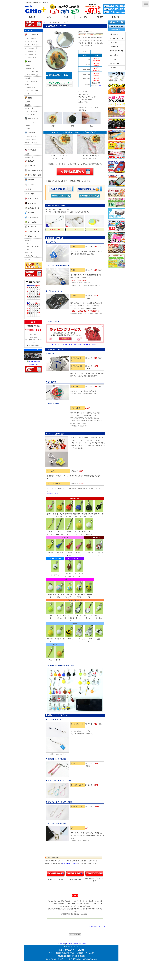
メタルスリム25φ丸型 (31, 75)
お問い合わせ (116, 17)
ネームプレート (33, 194)
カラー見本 (113, 59)
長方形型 (28, 102)
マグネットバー (30, 146)
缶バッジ (31, 161)
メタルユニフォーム (31, 48)
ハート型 (31, 213)
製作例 (66, 17)
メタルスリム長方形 (31, 111)
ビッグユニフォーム (31, 42)
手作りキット (32, 203)
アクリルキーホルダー (35, 170)
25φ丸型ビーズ (29, 68)
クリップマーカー (33, 231)
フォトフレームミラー (32, 246)
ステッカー (28, 259)
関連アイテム (32, 236)
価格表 (49, 17)
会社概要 (100, 17)
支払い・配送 (82, 17)
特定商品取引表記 (79, 943)
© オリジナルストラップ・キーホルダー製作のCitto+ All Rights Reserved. (71, 959)
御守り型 (31, 180)
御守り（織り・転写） (35, 175)
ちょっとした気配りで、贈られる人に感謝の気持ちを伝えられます (75, 344)
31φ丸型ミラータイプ (31, 87)
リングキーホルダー (31, 94)
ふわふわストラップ (31, 54)
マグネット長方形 (30, 140)
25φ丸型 (27, 65)
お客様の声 (113, 68)
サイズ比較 (113, 42)
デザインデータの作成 (116, 51)
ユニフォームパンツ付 (32, 45)
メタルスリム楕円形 (31, 81)
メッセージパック (30, 57)
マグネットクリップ (31, 136)
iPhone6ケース (29, 240)
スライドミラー (30, 114)
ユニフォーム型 (33, 35)
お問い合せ (61, 943)
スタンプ (28, 243)
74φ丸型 (27, 78)
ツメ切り (31, 184)
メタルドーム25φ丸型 (31, 72)
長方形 (30, 98)
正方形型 (28, 105)
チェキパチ (31, 166)
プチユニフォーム (30, 38)
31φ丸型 (27, 129)
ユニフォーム (29, 157)
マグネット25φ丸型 (31, 143)
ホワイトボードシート (32, 253)
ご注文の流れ (114, 47)
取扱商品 (32, 17)
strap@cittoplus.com (70, 863)
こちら (99, 85)
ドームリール (32, 227)
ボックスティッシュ (31, 256)
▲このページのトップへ (96, 926)
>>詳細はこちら (52, 493)
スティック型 (29, 108)
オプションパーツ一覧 (116, 38)
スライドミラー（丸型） (32, 91)
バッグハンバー (33, 199)
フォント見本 (114, 55)
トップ (46, 22)
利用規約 (69, 943)
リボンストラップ (33, 208)
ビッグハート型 (33, 217)
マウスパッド (32, 150)
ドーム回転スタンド (31, 51)
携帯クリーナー (33, 118)
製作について (114, 34)
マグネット (31, 133)
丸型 (29, 61)
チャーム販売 (32, 222)
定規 (29, 189)
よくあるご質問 (114, 63)
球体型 (27, 84)
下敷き (27, 250)
